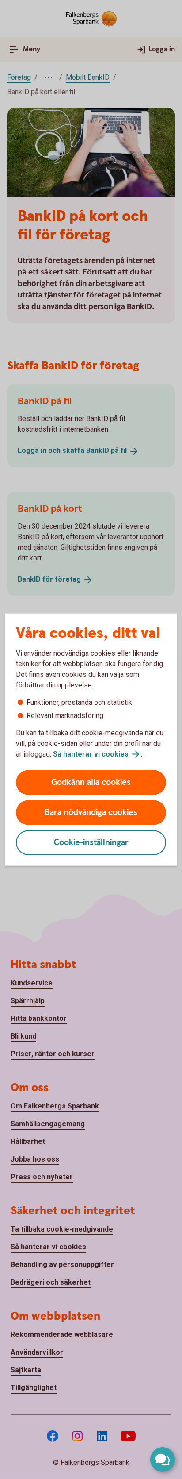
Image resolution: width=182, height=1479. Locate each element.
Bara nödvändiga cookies (91, 812)
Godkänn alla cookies (91, 782)
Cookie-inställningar (91, 842)
